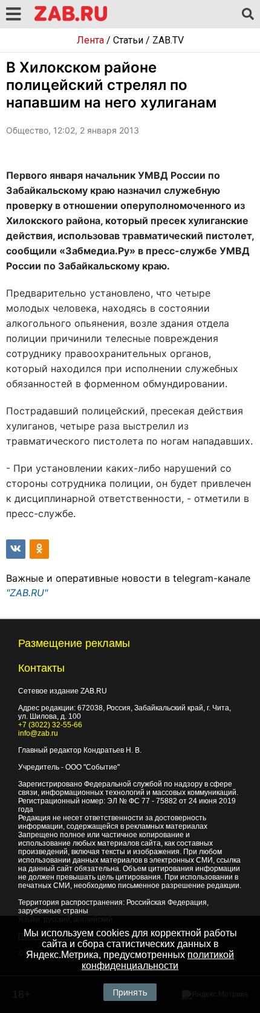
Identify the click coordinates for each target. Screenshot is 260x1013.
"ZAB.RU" (27, 593)
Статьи (128, 40)
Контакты (41, 668)
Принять (130, 992)
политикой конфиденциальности (158, 960)
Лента (90, 40)
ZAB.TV (168, 40)
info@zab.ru (38, 733)
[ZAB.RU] (70, 19)
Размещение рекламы (74, 643)
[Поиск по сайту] (248, 14)
